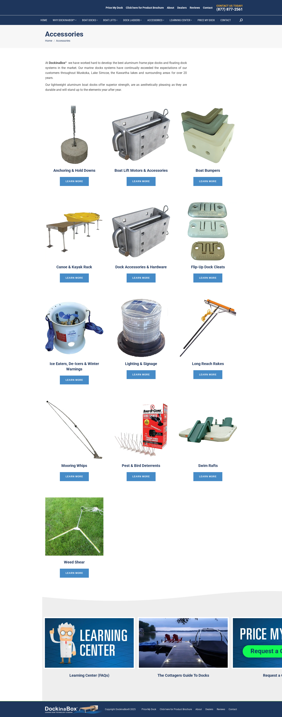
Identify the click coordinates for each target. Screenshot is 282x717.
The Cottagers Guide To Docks (183, 675)
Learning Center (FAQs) (89, 675)
